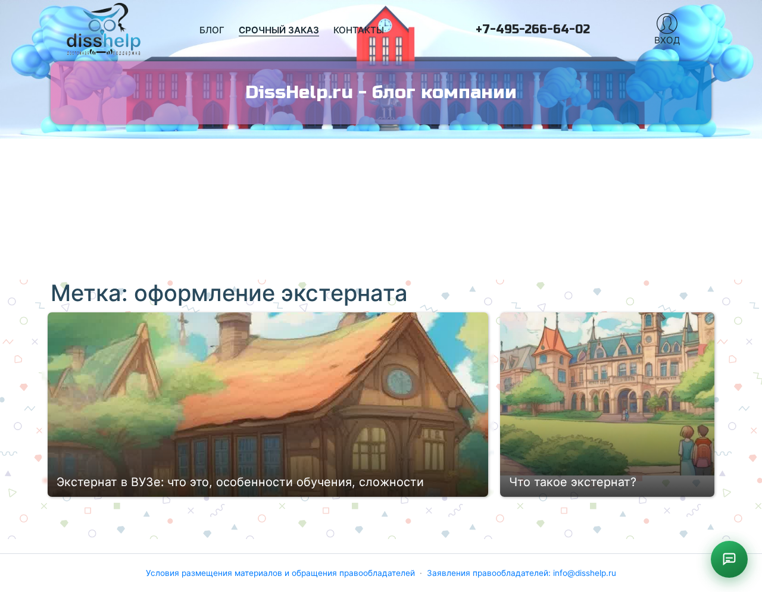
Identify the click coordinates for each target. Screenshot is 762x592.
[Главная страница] (104, 30)
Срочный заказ (279, 30)
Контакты (358, 30)
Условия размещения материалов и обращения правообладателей (280, 573)
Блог (211, 30)
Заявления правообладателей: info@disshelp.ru (521, 573)
